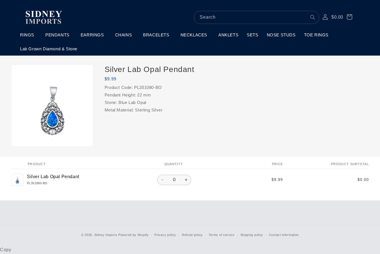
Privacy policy (165, 234)
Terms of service (222, 234)
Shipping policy (251, 234)
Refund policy (192, 234)
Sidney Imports (105, 234)
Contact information (284, 234)
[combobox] (256, 17)
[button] (28, 35)
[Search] (313, 17)
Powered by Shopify (133, 234)
